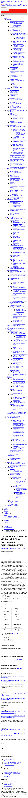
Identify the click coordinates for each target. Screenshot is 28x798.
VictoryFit (12, 214)
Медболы (15, 283)
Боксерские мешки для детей (20, 355)
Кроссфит (12, 286)
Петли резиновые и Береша (20, 289)
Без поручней (16, 232)
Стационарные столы (21, 310)
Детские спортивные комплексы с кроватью (18, 431)
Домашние (15, 221)
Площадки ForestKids (18, 44)
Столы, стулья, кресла (15, 172)
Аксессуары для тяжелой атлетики (18, 410)
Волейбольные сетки (21, 488)
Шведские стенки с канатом (17, 163)
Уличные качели (14, 67)
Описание (6, 553)
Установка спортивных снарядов (12, 762)
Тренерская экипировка (16, 368)
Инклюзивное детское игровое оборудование (18, 62)
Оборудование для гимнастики (17, 463)
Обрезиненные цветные (19, 396)
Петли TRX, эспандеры (19, 287)
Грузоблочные (16, 203)
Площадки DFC (17, 50)
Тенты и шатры (13, 102)
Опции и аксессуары (15, 215)
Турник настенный (14, 176)
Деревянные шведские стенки (17, 157)
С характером (16, 400)
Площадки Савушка (18, 46)
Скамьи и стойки (11, 188)
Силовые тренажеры (12, 199)
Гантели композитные (18, 383)
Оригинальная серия (21, 37)
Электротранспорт (14, 470)
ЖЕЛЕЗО (9, 377)
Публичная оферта (8, 770)
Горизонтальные (17, 239)
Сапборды (15, 475)
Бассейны (12, 469)
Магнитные (16, 243)
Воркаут (9, 19)
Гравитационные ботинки (19, 280)
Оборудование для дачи (13, 100)
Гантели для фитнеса (18, 385)
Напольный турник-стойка (16, 179)
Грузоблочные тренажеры (16, 201)
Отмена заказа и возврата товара (12, 773)
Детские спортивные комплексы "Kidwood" (18, 426)
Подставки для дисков (18, 405)
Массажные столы (17, 308)
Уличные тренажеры (15, 26)
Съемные (12, 182)
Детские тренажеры (18, 437)
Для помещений (14, 76)
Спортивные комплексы (16, 22)
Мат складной (16, 373)
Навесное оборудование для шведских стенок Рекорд (20, 134)
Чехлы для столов (17, 87)
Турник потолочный (15, 178)
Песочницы (13, 69)
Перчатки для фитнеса (18, 282)
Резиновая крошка (20, 336)
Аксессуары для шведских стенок (18, 167)
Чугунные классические (19, 397)
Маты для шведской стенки (20, 151)
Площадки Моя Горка (18, 45)
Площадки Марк (17, 49)
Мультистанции (14, 202)
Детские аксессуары (15, 473)
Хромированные (17, 401)
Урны (11, 113)
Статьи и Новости (8, 774)
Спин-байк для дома (18, 260)
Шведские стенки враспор (16, 159)
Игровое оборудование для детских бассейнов (16, 450)
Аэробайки (15, 266)
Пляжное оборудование (16, 122)
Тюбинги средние (14, 502)
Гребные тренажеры (15, 255)
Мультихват (13, 183)
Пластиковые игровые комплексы (18, 442)
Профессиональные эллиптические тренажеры (19, 247)
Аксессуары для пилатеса (19, 301)
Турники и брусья (11, 174)
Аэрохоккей (13, 459)
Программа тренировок (13, 517)
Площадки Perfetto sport (18, 52)
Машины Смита (14, 210)
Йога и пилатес (14, 295)
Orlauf (14, 233)
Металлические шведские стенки (18, 126)
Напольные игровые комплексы (18, 419)
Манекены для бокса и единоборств (18, 352)
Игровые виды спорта (15, 477)
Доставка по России (9, 765)
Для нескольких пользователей (17, 205)
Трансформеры (13, 456)
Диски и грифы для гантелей (20, 387)
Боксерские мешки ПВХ (19, 333)
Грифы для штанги (17, 393)
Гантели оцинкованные (19, 381)
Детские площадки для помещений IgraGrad (18, 421)
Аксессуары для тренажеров (17, 268)
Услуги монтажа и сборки (13, 416)
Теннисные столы (11, 73)
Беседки (12, 121)
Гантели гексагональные (19, 382)
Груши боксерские (17, 341)
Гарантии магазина (9, 759)
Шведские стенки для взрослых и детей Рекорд (19, 130)
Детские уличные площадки (14, 31)
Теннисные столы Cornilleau (17, 80)
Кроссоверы (13, 211)
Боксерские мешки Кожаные (20, 340)
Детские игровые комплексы (17, 56)
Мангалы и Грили (14, 106)
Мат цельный (16, 371)
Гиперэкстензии (14, 194)
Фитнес (12, 279)
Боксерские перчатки (15, 359)
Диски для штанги (17, 391)
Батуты (9, 88)
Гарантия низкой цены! (10, 761)
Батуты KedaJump (14, 90)
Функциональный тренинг (19, 291)
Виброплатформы (17, 320)
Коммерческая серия (21, 40)
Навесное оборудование (16, 99)
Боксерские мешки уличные (20, 354)
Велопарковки (16, 115)
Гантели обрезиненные (18, 379)
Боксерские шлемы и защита (17, 366)
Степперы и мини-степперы (17, 267)
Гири (11, 394)
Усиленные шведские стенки (20, 140)
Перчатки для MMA (15, 364)
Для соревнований (17, 398)
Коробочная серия (20, 38)
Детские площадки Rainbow (20, 34)
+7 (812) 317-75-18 (8, 783)
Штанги (12, 389)
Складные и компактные (19, 222)
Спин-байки (13, 259)
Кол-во (2, 639)
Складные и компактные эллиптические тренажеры (19, 253)
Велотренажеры (14, 236)
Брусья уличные (17, 25)
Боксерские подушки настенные (18, 349)
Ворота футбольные (21, 493)
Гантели (12, 378)
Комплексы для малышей (19, 57)
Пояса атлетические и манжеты (18, 412)
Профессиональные (15, 77)
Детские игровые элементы (17, 119)
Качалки (12, 169)
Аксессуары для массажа (19, 324)
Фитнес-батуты (13, 95)
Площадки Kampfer (17, 53)
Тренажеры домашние (12, 505)
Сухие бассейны (14, 439)
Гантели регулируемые (18, 386)
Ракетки (15, 86)
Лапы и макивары (14, 367)
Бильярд (12, 460)
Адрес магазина (8, 786)
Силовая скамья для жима (16, 197)
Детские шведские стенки (16, 144)
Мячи (14, 84)
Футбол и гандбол (17, 492)
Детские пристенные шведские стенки (18, 146)
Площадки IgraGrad (17, 48)
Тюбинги (9, 500)
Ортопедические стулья (19, 322)
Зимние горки (10, 498)
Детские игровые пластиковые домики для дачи (17, 453)
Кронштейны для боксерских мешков (18, 357)
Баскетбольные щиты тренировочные (21, 484)
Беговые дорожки (14, 220)
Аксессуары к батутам (15, 96)
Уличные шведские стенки (13, 98)
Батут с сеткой (13, 91)
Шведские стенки (11, 125)
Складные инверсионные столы (18, 274)
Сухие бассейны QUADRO (20, 440)
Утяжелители (16, 290)
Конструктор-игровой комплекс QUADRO (18, 448)
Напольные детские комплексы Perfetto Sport (19, 423)
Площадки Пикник (17, 54)
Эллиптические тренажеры (17, 245)
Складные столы (20, 309)
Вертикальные (16, 237)
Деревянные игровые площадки (18, 33)
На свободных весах (18, 207)
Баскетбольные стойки (21, 479)
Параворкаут (13, 29)
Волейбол (15, 486)
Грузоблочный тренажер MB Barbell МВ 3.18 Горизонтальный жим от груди (13, 716)
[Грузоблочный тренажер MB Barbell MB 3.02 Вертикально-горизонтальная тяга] (14, 549)
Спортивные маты (14, 370)
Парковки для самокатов (19, 117)
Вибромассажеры (14, 303)
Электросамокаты (17, 471)
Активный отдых (11, 467)
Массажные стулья (17, 321)
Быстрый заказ (17, 639)
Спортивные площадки (16, 27)
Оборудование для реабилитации (18, 305)
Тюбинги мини (13, 504)
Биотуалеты (13, 109)
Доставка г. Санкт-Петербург (11, 763)
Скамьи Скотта (13, 191)
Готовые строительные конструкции (15, 104)
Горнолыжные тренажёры (16, 218)
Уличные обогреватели (15, 107)
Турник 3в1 (12, 175)
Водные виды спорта (15, 474)
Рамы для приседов (14, 213)
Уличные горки (13, 68)
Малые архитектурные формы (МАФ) (16, 110)
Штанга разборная (17, 390)
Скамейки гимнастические (16, 466)
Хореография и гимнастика (14, 462)
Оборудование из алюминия (17, 21)
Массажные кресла (17, 314)
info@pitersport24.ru (9, 784)
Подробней (4, 650)
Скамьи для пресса (14, 192)
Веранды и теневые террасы (17, 123)
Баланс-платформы (17, 285)
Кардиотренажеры (11, 217)
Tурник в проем (14, 184)
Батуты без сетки (14, 92)
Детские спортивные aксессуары (18, 435)
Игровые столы (11, 455)
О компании (7, 776)
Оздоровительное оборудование (15, 302)
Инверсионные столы (12, 270)
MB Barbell (15, 633)
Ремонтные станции (18, 118)
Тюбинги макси (14, 501)
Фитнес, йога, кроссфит (13, 278)
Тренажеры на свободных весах (18, 209)
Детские (15, 363)
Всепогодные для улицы (16, 75)
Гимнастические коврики (19, 299)
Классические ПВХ (21, 335)
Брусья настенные (14, 180)
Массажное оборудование (16, 306)
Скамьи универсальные (16, 195)
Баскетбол (15, 478)
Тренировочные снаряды (16, 332)
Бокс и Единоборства (12, 331)
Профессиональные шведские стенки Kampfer (19, 142)
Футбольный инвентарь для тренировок (19, 496)
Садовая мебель (14, 171)
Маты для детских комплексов (17, 165)
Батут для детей (14, 94)
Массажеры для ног (21, 318)
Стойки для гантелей (18, 406)
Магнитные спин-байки (19, 262)
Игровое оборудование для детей (15, 417)
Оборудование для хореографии (18, 465)
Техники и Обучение (12, 516)
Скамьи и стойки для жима (16, 190)
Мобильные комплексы (16, 30)
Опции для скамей (14, 198)
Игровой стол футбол (15, 458)
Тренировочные (14, 79)
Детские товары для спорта (17, 433)
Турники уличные (17, 23)
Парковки (12, 114)
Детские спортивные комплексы (15, 168)
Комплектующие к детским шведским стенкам (20, 153)
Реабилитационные (17, 224)
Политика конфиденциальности (12, 772)
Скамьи (11, 111)
